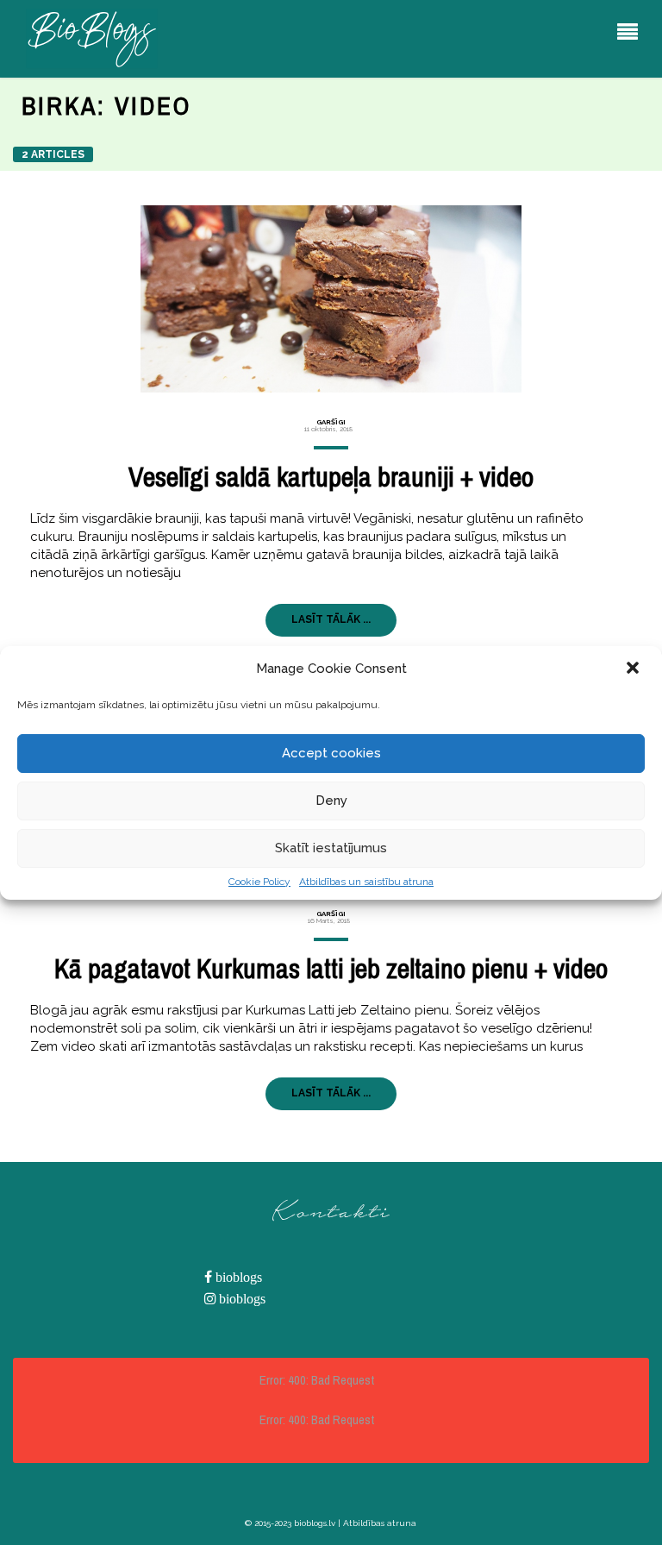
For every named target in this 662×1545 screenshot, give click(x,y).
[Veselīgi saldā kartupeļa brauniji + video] (330, 299)
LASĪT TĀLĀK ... (331, 619)
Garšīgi (331, 422)
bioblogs (237, 1277)
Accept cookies (331, 753)
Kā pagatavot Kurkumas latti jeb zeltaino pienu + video (331, 968)
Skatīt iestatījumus (331, 848)
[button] (634, 669)
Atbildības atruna (379, 1523)
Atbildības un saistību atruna (366, 881)
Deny (331, 800)
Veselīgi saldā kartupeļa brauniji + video (331, 476)
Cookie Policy (259, 881)
